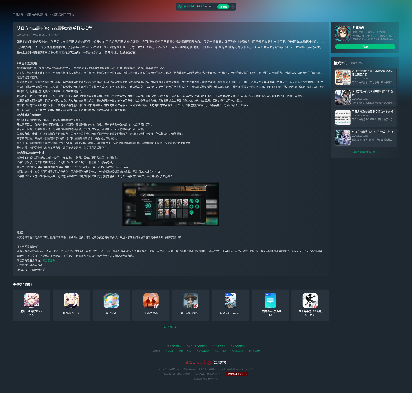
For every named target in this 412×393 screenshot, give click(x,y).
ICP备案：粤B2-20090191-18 (206, 379)
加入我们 (249, 369)
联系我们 (231, 369)
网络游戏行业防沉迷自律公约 (207, 374)
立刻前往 (223, 7)
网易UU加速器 (203, 351)
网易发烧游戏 (237, 351)
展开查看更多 (169, 327)
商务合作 (240, 369)
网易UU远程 (254, 351)
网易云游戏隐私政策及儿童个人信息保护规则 (196, 369)
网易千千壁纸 (185, 351)
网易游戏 (169, 351)
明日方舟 (18, 14)
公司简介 (162, 369)
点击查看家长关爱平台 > (236, 374)
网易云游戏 (48, 260)
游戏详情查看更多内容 (364, 152)
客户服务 (172, 369)
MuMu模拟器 (220, 351)
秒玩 (365, 46)
